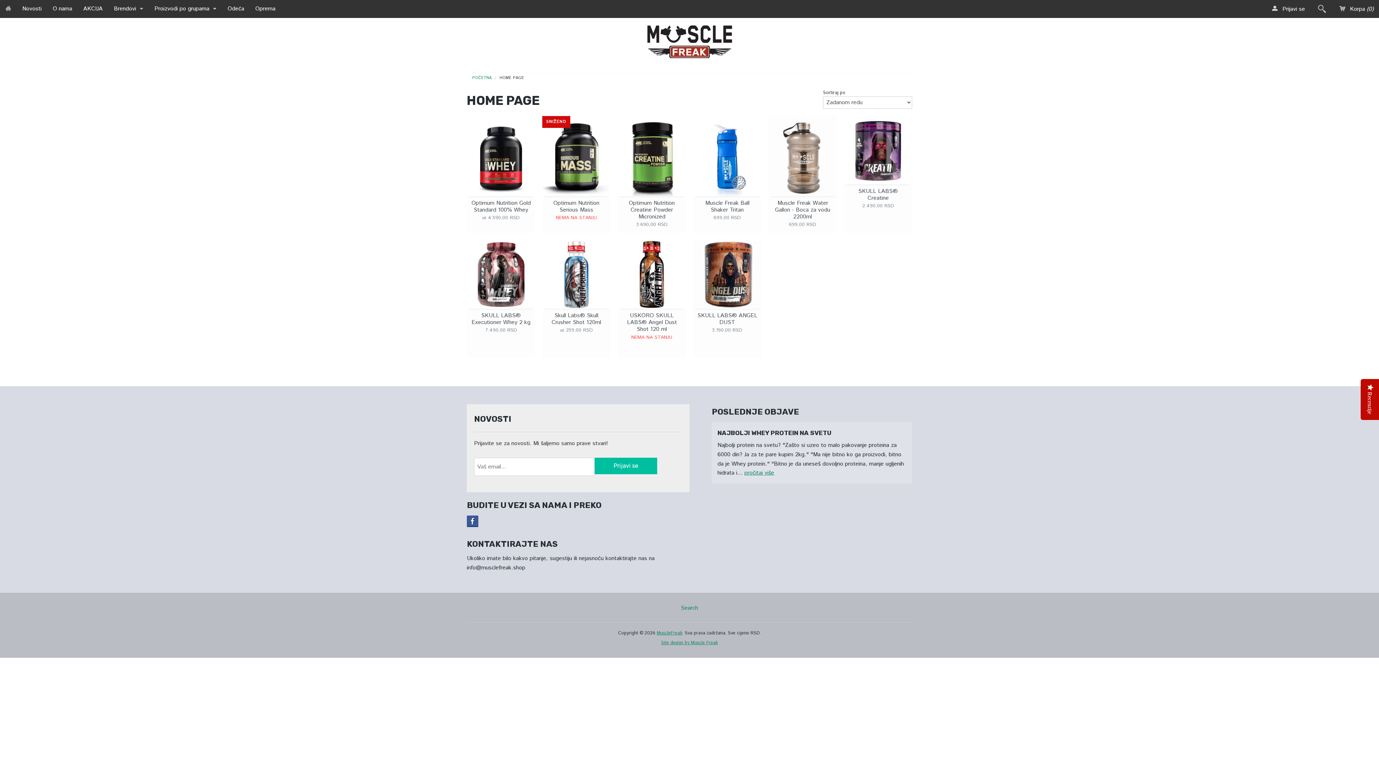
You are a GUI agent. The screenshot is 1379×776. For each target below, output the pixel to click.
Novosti (32, 9)
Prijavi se (1293, 9)
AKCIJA (93, 9)
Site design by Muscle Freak (689, 642)
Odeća (236, 9)
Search (689, 608)
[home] (8, 8)
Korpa (1361, 9)
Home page (512, 78)
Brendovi (125, 9)
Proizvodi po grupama (181, 9)
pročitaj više (759, 473)
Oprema (265, 9)
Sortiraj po (834, 92)
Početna (482, 78)
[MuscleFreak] (689, 40)
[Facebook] (472, 521)
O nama (62, 9)
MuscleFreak (669, 633)
